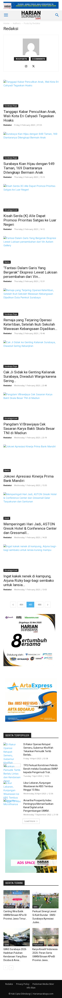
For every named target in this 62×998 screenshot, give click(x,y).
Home (6, 23)
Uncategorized (10, 210)
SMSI (35, 907)
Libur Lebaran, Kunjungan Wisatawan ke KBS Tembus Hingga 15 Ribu (38, 786)
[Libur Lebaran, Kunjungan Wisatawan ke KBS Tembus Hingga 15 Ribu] (12, 792)
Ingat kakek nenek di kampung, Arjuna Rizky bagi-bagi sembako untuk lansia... (28, 580)
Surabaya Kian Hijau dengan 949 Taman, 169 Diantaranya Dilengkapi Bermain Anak (29, 168)
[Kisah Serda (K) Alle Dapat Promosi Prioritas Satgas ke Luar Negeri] (31, 198)
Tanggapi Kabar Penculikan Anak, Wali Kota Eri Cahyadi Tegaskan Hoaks (29, 116)
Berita (7, 262)
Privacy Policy (22, 984)
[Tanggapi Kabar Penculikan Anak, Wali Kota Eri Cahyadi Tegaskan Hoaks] (31, 93)
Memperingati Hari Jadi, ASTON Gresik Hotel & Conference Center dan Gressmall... (30, 528)
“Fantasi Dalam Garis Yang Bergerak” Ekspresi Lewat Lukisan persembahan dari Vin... (30, 272)
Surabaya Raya (10, 106)
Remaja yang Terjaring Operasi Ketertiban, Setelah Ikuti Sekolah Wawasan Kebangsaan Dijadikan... (30, 324)
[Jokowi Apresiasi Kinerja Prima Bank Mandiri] (31, 458)
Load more (29, 821)
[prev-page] (13, 604)
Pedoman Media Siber (43, 984)
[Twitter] (35, 66)
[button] (5, 15)
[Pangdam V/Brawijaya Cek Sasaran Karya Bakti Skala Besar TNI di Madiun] (31, 406)
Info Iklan (31, 987)
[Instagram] (27, 66)
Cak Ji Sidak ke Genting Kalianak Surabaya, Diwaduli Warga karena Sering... (29, 376)
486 (39, 604)
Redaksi (7, 125)
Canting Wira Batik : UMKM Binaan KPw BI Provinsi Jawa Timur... (15, 915)
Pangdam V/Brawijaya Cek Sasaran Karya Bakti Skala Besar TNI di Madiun (29, 428)
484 (21, 604)
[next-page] (48, 604)
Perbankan (9, 907)
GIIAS (6, 944)
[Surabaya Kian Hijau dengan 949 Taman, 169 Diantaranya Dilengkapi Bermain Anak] (31, 145)
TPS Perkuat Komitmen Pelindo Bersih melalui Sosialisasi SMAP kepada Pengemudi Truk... (40, 769)
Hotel (6, 518)
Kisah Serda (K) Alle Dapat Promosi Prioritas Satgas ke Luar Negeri (29, 220)
